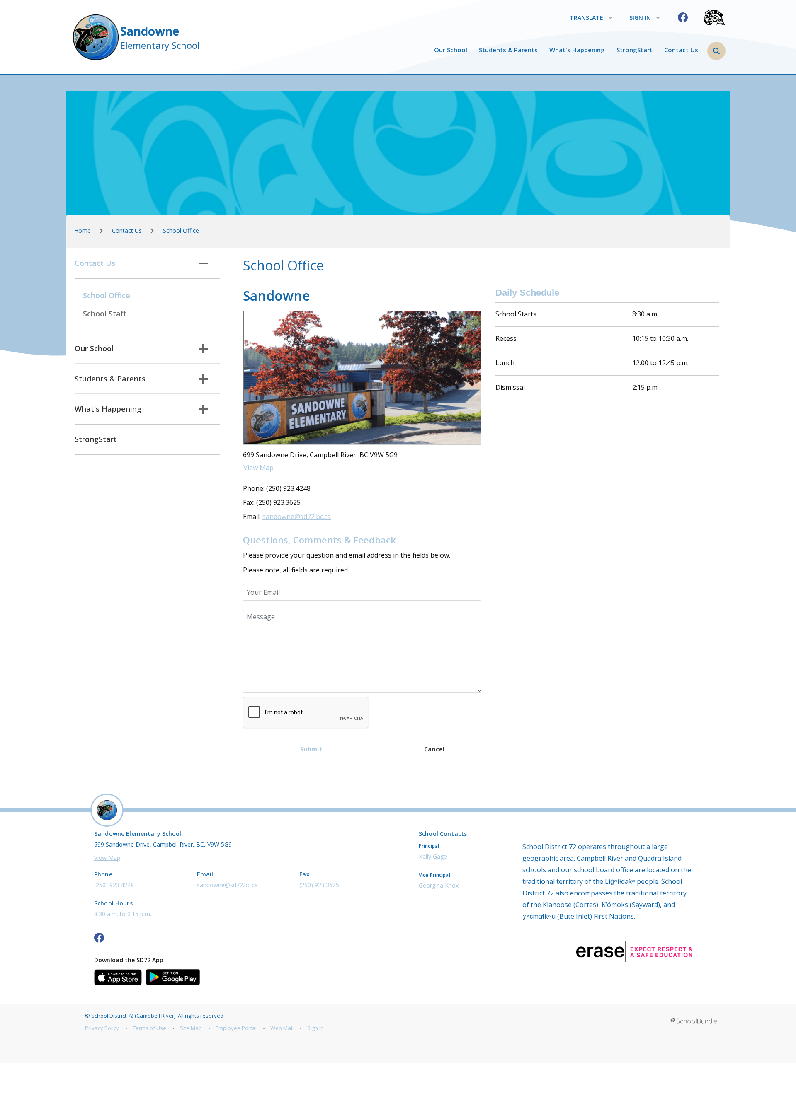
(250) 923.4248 (114, 885)
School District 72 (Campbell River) (133, 1015)
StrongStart (634, 50)
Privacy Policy (102, 1028)
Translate (586, 18)
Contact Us (681, 50)
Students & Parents (508, 50)
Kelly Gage (433, 856)
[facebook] (683, 17)
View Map (258, 467)
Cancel (434, 749)
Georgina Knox (439, 885)
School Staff (104, 314)
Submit (311, 749)
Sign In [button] (640, 18)
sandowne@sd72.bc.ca (296, 516)
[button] (716, 51)
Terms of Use (149, 1028)
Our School (450, 50)
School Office (106, 295)
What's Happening (577, 50)
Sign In (315, 1028)
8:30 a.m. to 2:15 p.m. (122, 914)
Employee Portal (236, 1028)
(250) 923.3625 (319, 885)
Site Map (191, 1028)
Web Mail (282, 1028)
